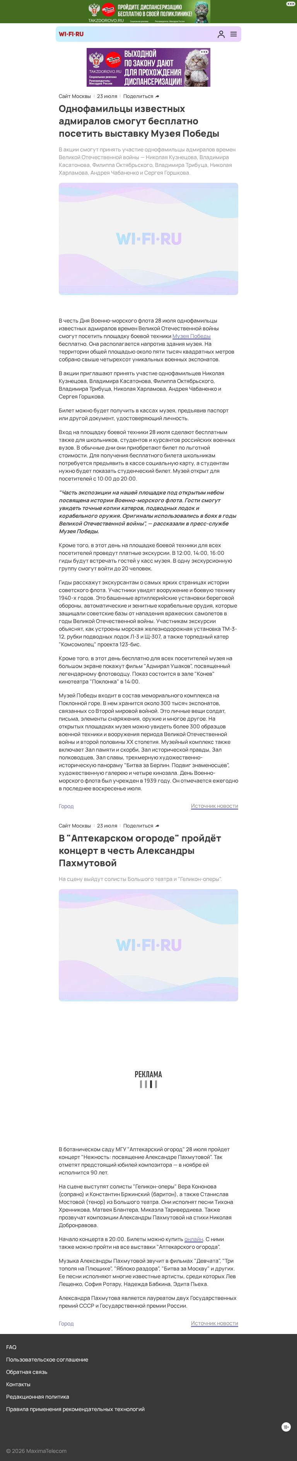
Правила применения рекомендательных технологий (75, 1409)
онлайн (193, 1239)
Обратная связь (27, 1371)
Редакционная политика (37, 1396)
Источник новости (214, 805)
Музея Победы (191, 336)
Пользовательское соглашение (47, 1359)
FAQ (11, 1347)
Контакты (18, 1384)
